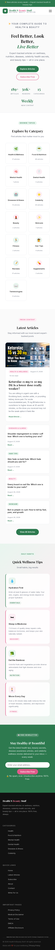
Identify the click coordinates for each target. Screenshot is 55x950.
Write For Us (13, 893)
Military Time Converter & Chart (21, 936)
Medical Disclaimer (16, 914)
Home (10, 870)
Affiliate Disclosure (16, 928)
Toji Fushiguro (34, 936)
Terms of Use (13, 919)
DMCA (10, 923)
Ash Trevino (46, 936)
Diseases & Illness (15, 849)
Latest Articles (14, 875)
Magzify (13, 936)
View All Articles (27, 532)
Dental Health (13, 844)
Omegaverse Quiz (41, 936)
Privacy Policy (14, 910)
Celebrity (11, 853)
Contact (11, 888)
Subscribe (12, 879)
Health (10, 831)
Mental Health (13, 840)
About (10, 884)
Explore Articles (27, 69)
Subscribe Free (27, 77)
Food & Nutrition (14, 835)
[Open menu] (50, 11)
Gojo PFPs (29, 936)
